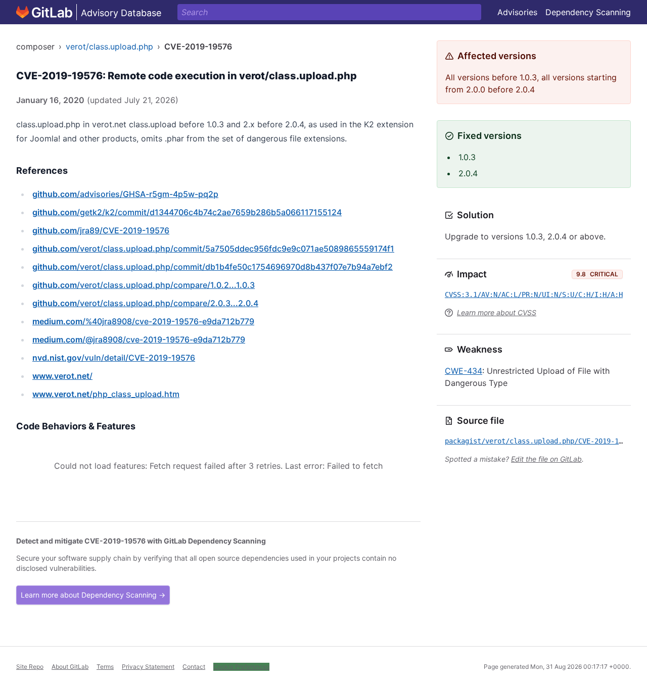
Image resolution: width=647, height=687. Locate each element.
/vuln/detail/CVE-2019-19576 (113, 358)
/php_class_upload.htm (105, 394)
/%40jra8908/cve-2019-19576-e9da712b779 (143, 321)
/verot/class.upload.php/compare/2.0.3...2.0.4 (145, 303)
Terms (105, 666)
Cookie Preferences (241, 666)
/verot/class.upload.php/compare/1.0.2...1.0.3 (143, 285)
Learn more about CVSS (496, 312)
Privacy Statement (148, 666)
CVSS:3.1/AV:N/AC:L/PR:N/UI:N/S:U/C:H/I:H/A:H (534, 294)
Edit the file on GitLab (546, 459)
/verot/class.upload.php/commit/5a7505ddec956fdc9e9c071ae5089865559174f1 (213, 248)
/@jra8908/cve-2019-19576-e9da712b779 (138, 339)
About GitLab (70, 666)
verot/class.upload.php (109, 46)
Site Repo (29, 666)
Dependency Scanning (588, 12)
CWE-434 (463, 371)
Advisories (517, 12)
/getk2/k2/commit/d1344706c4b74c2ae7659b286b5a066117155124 (187, 212)
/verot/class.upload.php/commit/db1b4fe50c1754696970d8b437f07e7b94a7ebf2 (212, 267)
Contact (193, 666)
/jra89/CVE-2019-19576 (100, 230)
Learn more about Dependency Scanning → (93, 595)
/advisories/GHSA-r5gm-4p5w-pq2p (125, 194)
